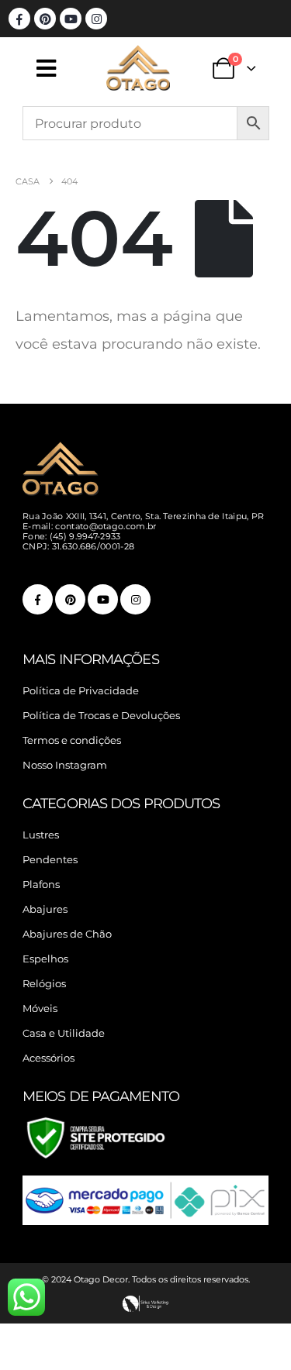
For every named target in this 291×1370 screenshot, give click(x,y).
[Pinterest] (45, 18)
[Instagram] (96, 18)
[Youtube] (70, 18)
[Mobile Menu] (61, 67)
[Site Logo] (138, 68)
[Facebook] (19, 18)
